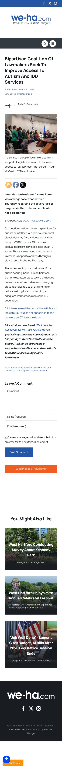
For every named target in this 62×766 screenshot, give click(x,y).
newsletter (10, 370)
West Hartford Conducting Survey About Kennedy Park (31, 549)
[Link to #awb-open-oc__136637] (44, 43)
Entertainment (32, 604)
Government (29, 660)
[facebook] (44, 3)
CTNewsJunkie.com (39, 220)
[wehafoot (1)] (31, 692)
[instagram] (55, 3)
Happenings (22, 607)
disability (37, 367)
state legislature (25, 370)
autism (14, 367)
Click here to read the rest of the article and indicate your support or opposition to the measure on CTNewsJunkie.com (30, 313)
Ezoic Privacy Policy (19, 729)
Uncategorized (24, 93)
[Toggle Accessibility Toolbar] (6, 759)
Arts (22, 604)
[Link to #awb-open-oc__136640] (52, 43)
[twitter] (49, 3)
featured (47, 367)
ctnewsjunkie (25, 367)
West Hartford (41, 370)
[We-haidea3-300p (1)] (31, 15)
